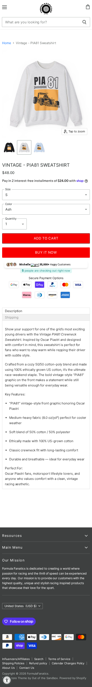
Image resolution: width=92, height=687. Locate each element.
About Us (8, 667)
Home (6, 43)
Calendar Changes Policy (68, 663)
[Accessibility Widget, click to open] (7, 680)
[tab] (46, 311)
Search (38, 659)
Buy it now (46, 252)
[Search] (84, 22)
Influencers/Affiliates (16, 659)
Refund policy (38, 663)
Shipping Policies (13, 663)
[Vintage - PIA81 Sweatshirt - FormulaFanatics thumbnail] (9, 147)
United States (20, 606)
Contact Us (26, 667)
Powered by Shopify (72, 678)
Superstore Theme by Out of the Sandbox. (30, 678)
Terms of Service (59, 659)
